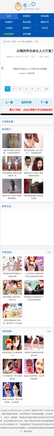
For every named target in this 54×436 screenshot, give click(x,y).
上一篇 (9, 102)
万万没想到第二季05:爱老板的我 (12, 377)
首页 (9, 16)
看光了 (29, 410)
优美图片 (27, 16)
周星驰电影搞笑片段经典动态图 (33, 197)
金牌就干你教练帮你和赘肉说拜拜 (33, 353)
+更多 (49, 252)
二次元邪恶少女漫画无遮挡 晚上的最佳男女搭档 (33, 274)
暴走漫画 (27, 22)
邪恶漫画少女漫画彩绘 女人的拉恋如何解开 (34, 298)
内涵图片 (9, 22)
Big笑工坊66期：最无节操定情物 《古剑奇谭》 (12, 400)
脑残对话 (45, 22)
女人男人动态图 (25, 41)
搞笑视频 (27, 34)
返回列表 (26, 102)
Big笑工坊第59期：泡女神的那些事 (34, 377)
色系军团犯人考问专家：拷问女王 (12, 298)
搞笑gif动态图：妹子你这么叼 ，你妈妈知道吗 (33, 151)
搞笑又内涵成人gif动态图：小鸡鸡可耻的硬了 (12, 151)
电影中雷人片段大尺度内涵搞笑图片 (11, 197)
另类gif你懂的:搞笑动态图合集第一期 (12, 174)
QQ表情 (8, 28)
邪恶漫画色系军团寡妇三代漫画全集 (12, 274)
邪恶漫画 (45, 16)
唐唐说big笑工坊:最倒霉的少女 (12, 353)
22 (47, 89)
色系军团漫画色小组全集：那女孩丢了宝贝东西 (12, 321)
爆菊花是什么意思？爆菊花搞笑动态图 (33, 174)
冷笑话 (45, 28)
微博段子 (27, 28)
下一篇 (44, 102)
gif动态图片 (9, 34)
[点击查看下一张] (26, 71)
